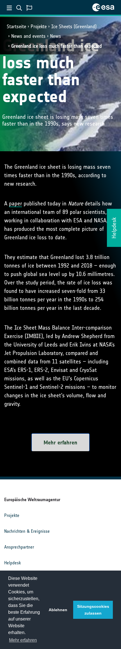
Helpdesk (12, 562)
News (55, 36)
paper (15, 203)
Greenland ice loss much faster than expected (56, 46)
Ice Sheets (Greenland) (74, 26)
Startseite (16, 26)
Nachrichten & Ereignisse (27, 531)
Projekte (39, 26)
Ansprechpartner (19, 547)
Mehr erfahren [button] (23, 640)
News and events (28, 36)
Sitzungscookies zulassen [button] (93, 609)
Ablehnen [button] (58, 610)
